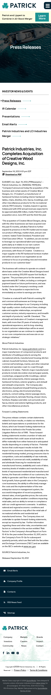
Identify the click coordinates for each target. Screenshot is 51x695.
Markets (23, 637)
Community (8, 646)
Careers (23, 641)
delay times (40, 683)
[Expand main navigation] (47, 5)
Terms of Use (25, 691)
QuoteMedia (31, 680)
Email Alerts (9, 124)
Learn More (42, 17)
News (23, 646)
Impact (39, 641)
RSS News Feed (12, 602)
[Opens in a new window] (3, 652)
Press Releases (11, 100)
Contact (39, 646)
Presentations (11, 116)
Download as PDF (13, 175)
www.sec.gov (30, 546)
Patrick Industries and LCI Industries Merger (24, 133)
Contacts (9, 592)
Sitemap (9, 613)
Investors (8, 641)
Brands (40, 637)
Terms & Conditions (38, 670)
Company (8, 637)
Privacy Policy (20, 670)
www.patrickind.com (32, 349)
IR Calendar (9, 108)
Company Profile (12, 581)
